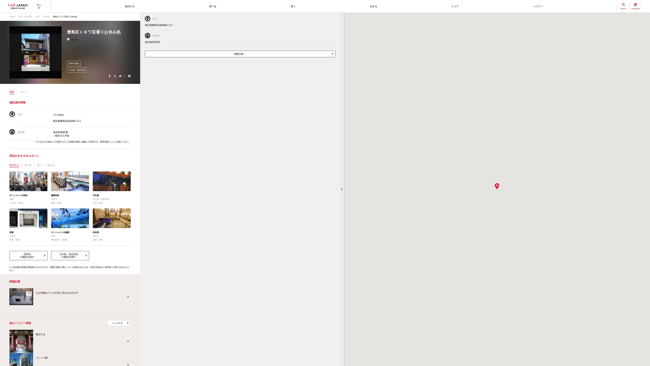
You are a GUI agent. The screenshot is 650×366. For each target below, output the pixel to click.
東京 (38, 16)
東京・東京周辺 (25, 16)
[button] (497, 186)
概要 (11, 91)
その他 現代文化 (77, 70)
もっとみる (117, 323)
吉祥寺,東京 (74, 63)
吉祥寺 (46, 16)
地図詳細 (238, 53)
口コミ (24, 91)
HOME (12, 16)
